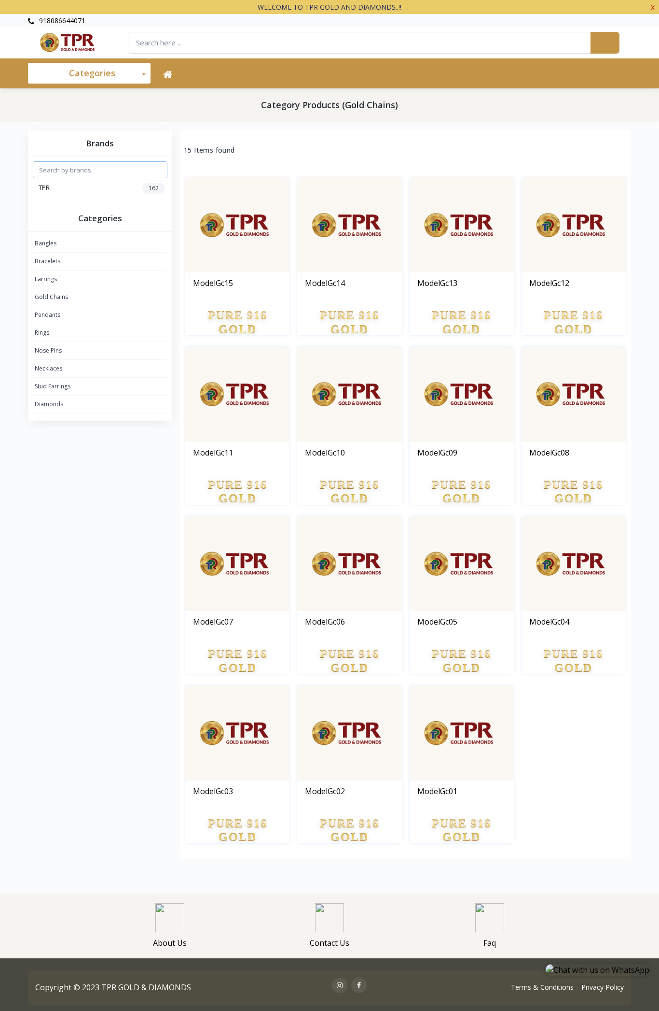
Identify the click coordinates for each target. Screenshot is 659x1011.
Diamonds (49, 404)
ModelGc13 (437, 283)
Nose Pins (48, 350)
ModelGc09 (437, 452)
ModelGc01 (437, 791)
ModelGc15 (213, 283)
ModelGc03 (213, 791)
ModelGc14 (325, 283)
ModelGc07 (213, 621)
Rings (42, 332)
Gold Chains (51, 297)
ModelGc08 (549, 452)
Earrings (46, 279)
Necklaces (48, 368)
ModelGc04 (549, 621)
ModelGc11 (213, 452)
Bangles (45, 243)
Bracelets (47, 261)
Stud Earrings (52, 386)
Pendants (47, 315)
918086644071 (61, 20)
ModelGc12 (549, 283)
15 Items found (209, 150)
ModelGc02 (325, 791)
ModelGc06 (325, 621)
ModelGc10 (325, 452)
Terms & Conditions (542, 987)
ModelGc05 (437, 621)
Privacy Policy (602, 987)
